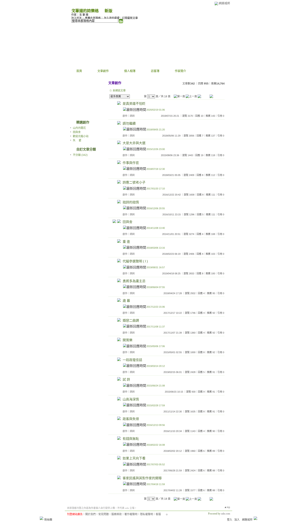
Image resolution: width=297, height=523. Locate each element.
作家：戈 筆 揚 (79, 14)
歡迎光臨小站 (80, 136)
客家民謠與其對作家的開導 (142, 478)
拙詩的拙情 (131, 202)
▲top (227, 507)
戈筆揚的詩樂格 (85, 11)
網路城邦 (224, 3)
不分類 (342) (80, 155)
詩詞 (132, 116)
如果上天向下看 (134, 458)
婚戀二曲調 (131, 320)
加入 (237, 519)
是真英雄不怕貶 (134, 103)
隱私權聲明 (146, 514)
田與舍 (77, 132)
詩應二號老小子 (134, 182)
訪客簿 (155, 71)
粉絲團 (48, 519)
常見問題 (103, 514)
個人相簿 (129, 71)
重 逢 (126, 241)
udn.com (225, 513)
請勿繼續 (129, 123)
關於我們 (90, 514)
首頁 (79, 71)
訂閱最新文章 (130, 18)
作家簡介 (180, 71)
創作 (125, 116)
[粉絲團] (41, 518)
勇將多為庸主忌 (134, 281)
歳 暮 (126, 300)
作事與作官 (131, 163)
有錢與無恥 (131, 438)
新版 (108, 11)
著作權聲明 (130, 514)
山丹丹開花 (79, 128)
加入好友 (76, 18)
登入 (229, 519)
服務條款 (116, 514)
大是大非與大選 (134, 143)
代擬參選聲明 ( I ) (135, 261)
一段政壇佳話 (132, 360)
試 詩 (126, 379)
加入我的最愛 (112, 18)
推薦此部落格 (93, 18)
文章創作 (103, 71)
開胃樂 (127, 340)
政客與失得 (131, 419)
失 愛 (77, 140)
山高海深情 (131, 399)
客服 (158, 514)
